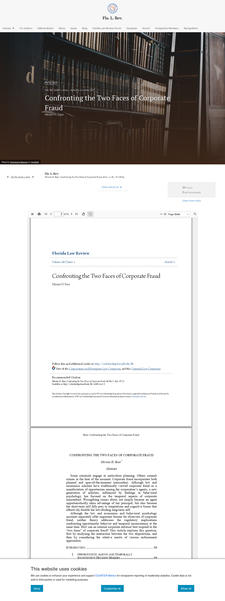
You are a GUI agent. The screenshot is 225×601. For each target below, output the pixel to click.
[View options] (32, 214)
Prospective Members (167, 28)
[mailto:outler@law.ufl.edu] (138, 397)
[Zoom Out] (161, 214)
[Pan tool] (83, 214)
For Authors (26, 28)
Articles (7, 28)
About (62, 28)
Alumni (146, 28)
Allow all (187, 588)
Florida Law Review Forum (106, 28)
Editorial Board (45, 28)
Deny (38, 588)
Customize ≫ (114, 588)
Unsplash (35, 162)
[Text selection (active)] (90, 214)
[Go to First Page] (46, 214)
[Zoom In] (165, 214)
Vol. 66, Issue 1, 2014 (56, 90)
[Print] (39, 214)
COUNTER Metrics (105, 575)
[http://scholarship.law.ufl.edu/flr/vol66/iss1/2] (84, 384)
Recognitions (191, 28)
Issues (73, 28)
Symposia (132, 28)
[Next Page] (71, 214)
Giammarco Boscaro (19, 162)
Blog (84, 28)
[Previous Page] (51, 214)
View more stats (191, 200)
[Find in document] (195, 214)
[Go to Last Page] (76, 214)
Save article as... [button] (111, 187)
